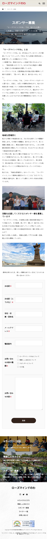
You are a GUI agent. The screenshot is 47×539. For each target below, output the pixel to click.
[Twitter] (23, 494)
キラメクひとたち (23, 500)
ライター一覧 (23, 511)
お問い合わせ (23, 515)
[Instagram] (20, 494)
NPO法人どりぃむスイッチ (37, 533)
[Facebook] (27, 494)
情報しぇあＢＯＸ (23, 504)
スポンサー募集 (23, 508)
